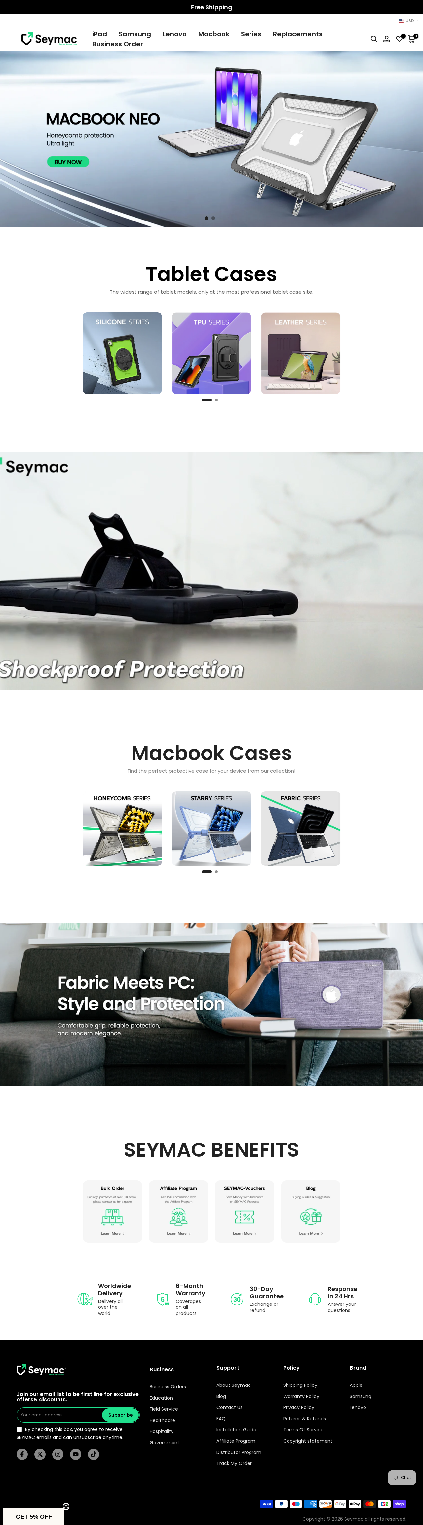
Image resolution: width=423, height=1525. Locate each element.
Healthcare (162, 1420)
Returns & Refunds (304, 1419)
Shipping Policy (300, 1385)
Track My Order (234, 1463)
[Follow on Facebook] (22, 1454)
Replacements (298, 34)
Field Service (164, 1409)
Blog (221, 1396)
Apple (356, 1385)
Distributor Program (238, 1452)
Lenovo (175, 34)
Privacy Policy (298, 1407)
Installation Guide (236, 1430)
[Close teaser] (66, 1506)
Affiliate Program (235, 1441)
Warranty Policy (301, 1396)
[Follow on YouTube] (75, 1454)
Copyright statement (307, 1441)
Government (164, 1443)
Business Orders (168, 1387)
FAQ (221, 1419)
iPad (99, 34)
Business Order (117, 44)
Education (161, 1398)
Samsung (135, 34)
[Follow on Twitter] (40, 1454)
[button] (33, 1516)
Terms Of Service (303, 1430)
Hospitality (161, 1431)
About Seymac (233, 1385)
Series (251, 34)
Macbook (213, 34)
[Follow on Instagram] (57, 1454)
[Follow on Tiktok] (93, 1454)
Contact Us (229, 1407)
